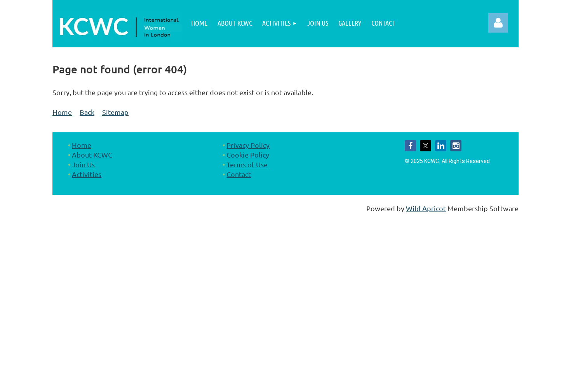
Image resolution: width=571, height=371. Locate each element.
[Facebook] (410, 145)
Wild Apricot (426, 208)
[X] (425, 145)
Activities (86, 174)
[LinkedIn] (440, 145)
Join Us (83, 164)
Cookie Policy (247, 155)
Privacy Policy (248, 145)
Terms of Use (247, 164)
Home (62, 112)
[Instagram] (455, 145)
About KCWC (92, 155)
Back (87, 112)
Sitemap (115, 112)
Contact (238, 174)
